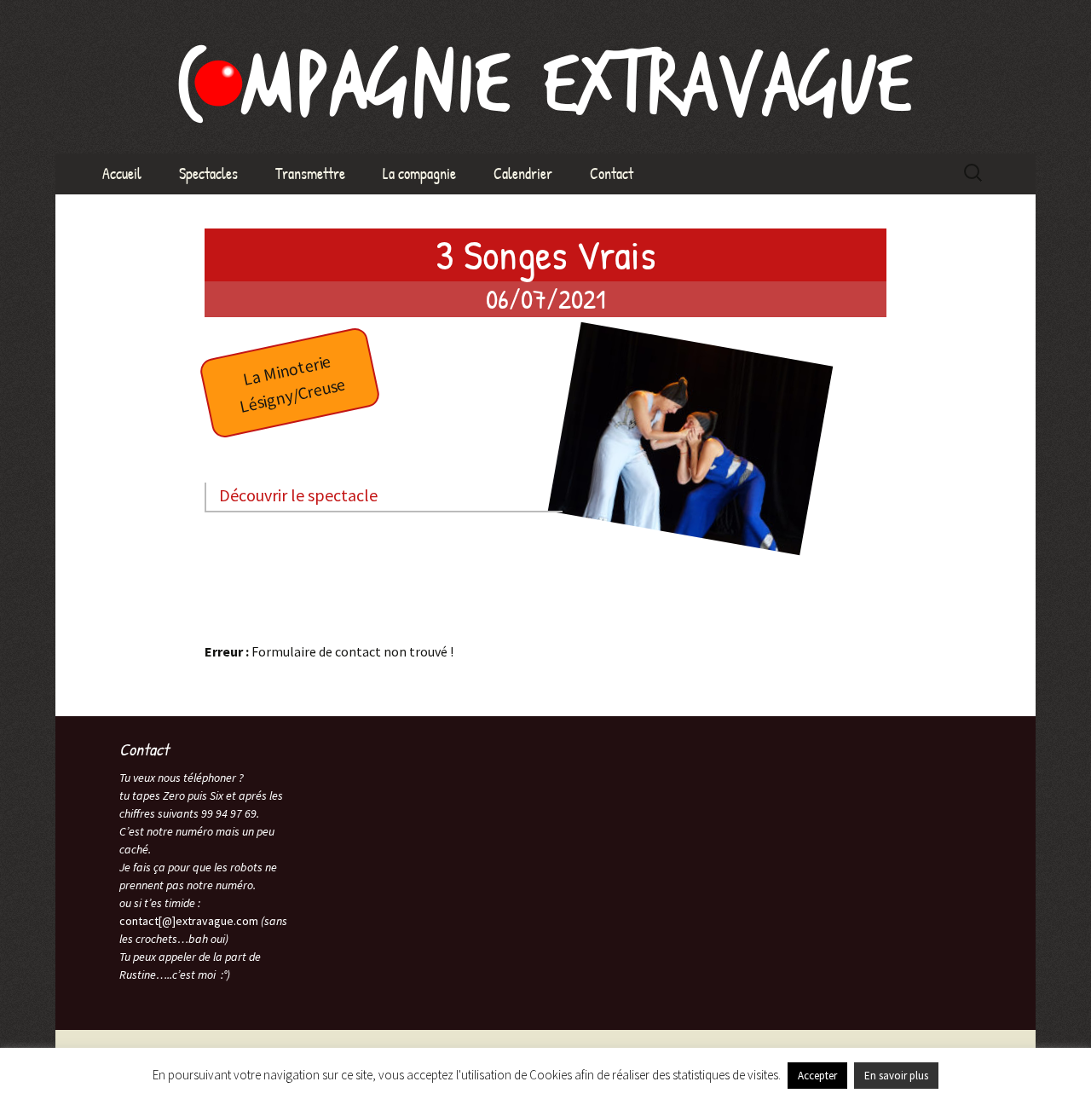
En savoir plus (896, 1075)
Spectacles (208, 173)
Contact (611, 173)
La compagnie (419, 173)
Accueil (121, 173)
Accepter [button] (817, 1075)
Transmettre (310, 173)
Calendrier (523, 173)
